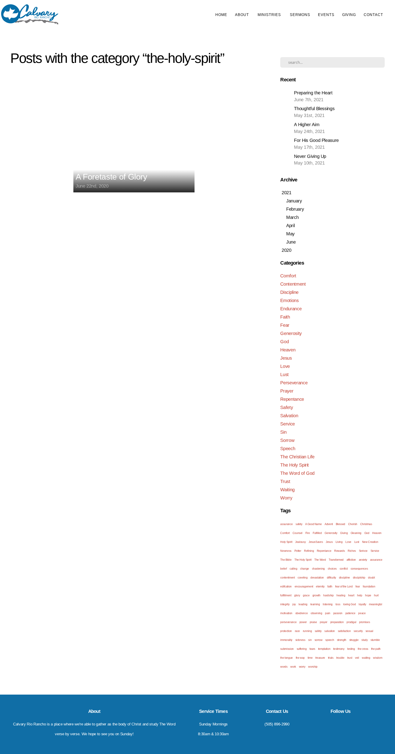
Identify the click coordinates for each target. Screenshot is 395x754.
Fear (284, 325)
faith (329, 586)
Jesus (286, 358)
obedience (301, 613)
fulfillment (285, 595)
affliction (351, 559)
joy (294, 604)
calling (293, 568)
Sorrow (287, 440)
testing (351, 648)
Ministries (270, 15)
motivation (286, 613)
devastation (317, 577)
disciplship (359, 577)
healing (340, 595)
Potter (297, 550)
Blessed (340, 524)
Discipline (289, 292)
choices (332, 568)
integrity (284, 604)
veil (357, 657)
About (242, 15)
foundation (369, 586)
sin (310, 640)
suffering (302, 648)
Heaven (287, 349)
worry (302, 666)
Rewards (339, 550)
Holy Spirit (286, 542)
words (283, 666)
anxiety (363, 559)
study (364, 640)
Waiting (287, 489)
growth (316, 595)
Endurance (291, 308)
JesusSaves (316, 542)
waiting (366, 657)
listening (328, 604)
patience (350, 613)
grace (306, 595)
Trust (285, 481)
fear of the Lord (343, 586)
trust (349, 657)
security (358, 631)
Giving (349, 15)
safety (299, 524)
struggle (354, 640)
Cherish (352, 524)
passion (337, 613)
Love (285, 366)
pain (327, 613)
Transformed (336, 559)
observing (316, 613)
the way (300, 657)
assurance (286, 524)
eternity (320, 586)
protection (286, 631)
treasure (320, 657)
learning (315, 604)
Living (339, 542)
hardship (328, 595)
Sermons (300, 15)
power (303, 622)
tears (312, 648)
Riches (352, 550)
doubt (371, 577)
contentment (287, 577)
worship (312, 666)
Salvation (289, 415)
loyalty (362, 604)
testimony (338, 648)
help (359, 595)
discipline (344, 577)
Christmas (366, 524)
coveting (302, 577)
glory (297, 595)
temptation (324, 648)
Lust (284, 374)
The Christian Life (297, 456)
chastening (318, 568)
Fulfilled (317, 533)
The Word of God (297, 473)
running (307, 631)
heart (351, 595)
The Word (320, 559)
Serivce (363, 550)
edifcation (285, 586)
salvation (329, 631)
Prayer (286, 390)
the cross (363, 648)
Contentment (293, 284)
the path (376, 648)
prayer (323, 622)
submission (287, 648)
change (304, 568)
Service (287, 423)
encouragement (304, 586)
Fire (307, 533)
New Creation (370, 542)
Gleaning (356, 533)
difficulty (331, 577)
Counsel (297, 533)
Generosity (291, 333)
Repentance (292, 399)
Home (221, 15)
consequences (359, 568)
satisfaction (344, 631)
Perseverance (293, 382)
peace (362, 613)
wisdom (377, 657)
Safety (286, 407)
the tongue (286, 657)
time (310, 657)
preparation (337, 622)
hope (368, 595)
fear (357, 586)
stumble (375, 640)
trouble (340, 657)
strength (341, 640)
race (297, 631)
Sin (283, 432)
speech (329, 640)
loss (338, 604)
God (284, 341)
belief (283, 568)
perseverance (288, 622)
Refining (309, 550)
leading (303, 604)
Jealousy (300, 542)
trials (331, 657)
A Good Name (313, 524)
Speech (287, 448)
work (293, 666)
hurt (376, 595)
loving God (349, 604)
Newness (285, 550)
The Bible (285, 559)
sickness (300, 640)
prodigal (351, 622)
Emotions (289, 300)
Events (326, 15)
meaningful (375, 604)
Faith (285, 316)
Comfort (288, 275)
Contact (374, 15)
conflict (344, 568)
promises (364, 622)
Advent (329, 524)
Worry (286, 497)
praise (313, 622)
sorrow (319, 640)
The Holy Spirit (294, 464)
